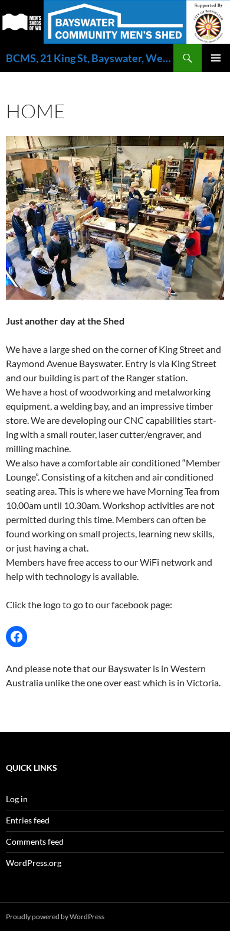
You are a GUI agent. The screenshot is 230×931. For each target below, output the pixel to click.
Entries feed (28, 820)
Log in (17, 799)
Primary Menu (216, 58)
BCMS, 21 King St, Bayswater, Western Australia (89, 57)
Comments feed (35, 841)
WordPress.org (33, 863)
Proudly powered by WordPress (55, 916)
